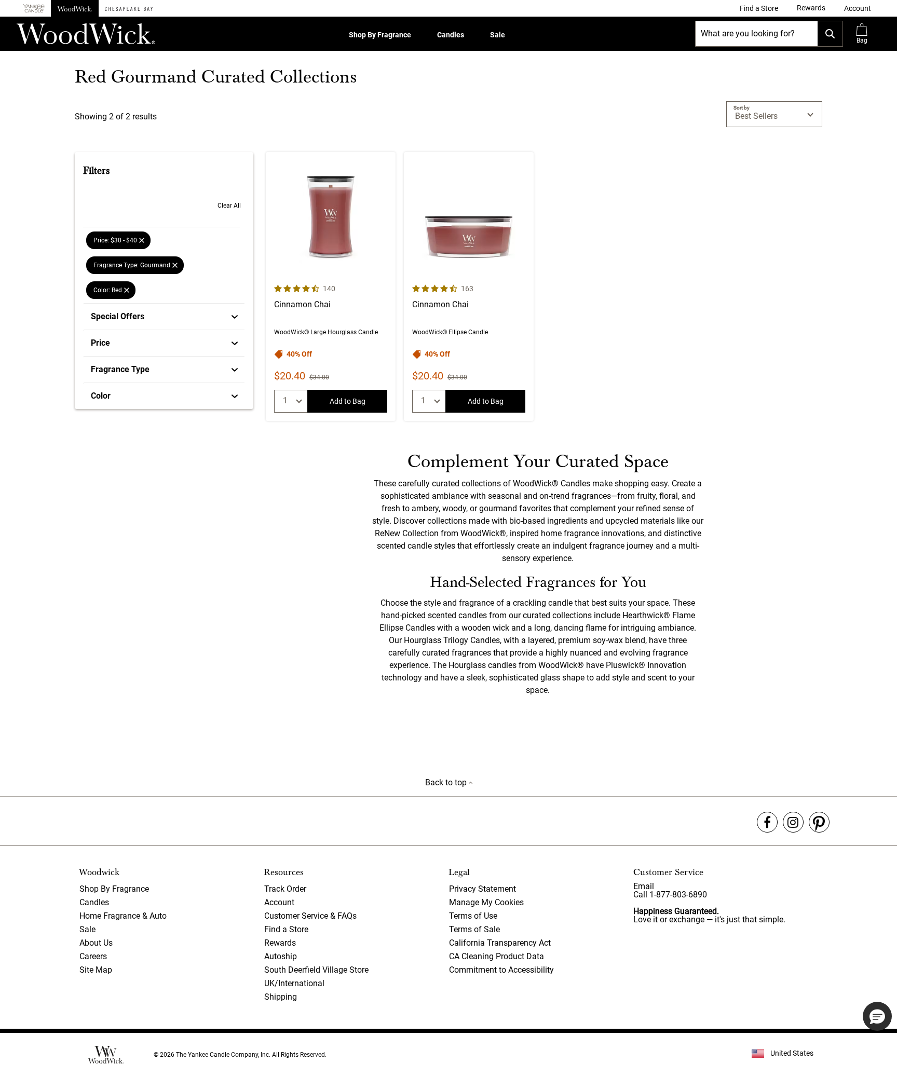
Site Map (95, 970)
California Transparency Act (500, 943)
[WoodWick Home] (74, 8)
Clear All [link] (229, 205)
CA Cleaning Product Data (496, 956)
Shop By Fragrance (380, 35)
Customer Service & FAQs (310, 916)
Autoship (280, 956)
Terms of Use (473, 916)
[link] (758, 8)
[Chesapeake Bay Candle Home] (129, 8)
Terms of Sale (474, 929)
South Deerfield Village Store (316, 970)
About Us (96, 943)
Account (279, 902)
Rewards (280, 943)
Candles (450, 35)
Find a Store (286, 929)
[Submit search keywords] (830, 33)
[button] (857, 8)
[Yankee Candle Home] (34, 8)
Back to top (447, 782)
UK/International (294, 983)
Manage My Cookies (486, 902)
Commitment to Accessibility (501, 970)
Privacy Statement (482, 889)
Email (643, 886)
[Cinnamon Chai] (331, 286)
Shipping (280, 997)
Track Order (285, 889)
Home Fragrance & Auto (123, 916)
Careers (93, 956)
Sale (497, 35)
